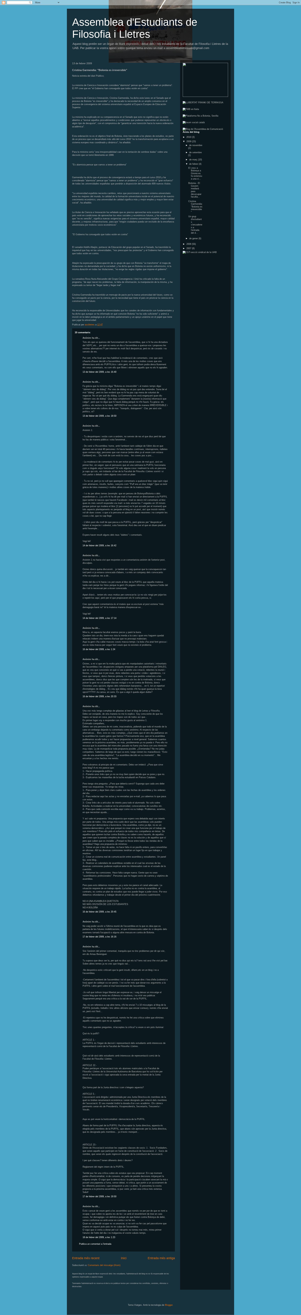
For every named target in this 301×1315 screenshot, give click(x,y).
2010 (189, 137)
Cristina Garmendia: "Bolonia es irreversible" (195, 206)
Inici (123, 1258)
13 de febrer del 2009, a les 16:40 (99, 372)
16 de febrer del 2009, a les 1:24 (99, 649)
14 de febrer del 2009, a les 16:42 (99, 545)
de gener (194, 238)
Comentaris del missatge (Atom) (104, 1265)
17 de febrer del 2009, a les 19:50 (99, 1196)
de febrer (194, 164)
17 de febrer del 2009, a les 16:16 (99, 936)
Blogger (168, 1305)
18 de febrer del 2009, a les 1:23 (99, 1237)
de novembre (195, 145)
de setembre (195, 152)
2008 (189, 244)
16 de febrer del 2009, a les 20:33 (99, 696)
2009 (189, 141)
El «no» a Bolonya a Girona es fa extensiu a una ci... (195, 173)
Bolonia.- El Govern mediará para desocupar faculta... (194, 190)
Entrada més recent (85, 1258)
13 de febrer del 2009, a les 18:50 (99, 416)
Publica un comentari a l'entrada (95, 1244)
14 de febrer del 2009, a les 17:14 (99, 618)
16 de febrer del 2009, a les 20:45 (99, 911)
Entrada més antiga (161, 1258)
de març (193, 159)
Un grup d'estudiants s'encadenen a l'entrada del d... (195, 224)
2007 (189, 248)
